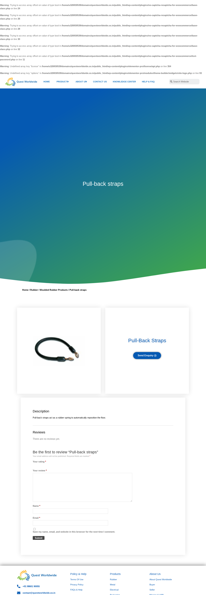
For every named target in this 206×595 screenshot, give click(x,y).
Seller (152, 589)
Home (25, 290)
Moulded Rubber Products (54, 290)
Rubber (34, 290)
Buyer (152, 584)
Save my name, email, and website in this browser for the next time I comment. (74, 531)
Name (36, 506)
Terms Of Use (76, 579)
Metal (112, 584)
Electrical (114, 589)
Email (36, 518)
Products (115, 573)
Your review (40, 470)
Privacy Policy (76, 584)
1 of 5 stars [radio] (34, 465)
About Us (155, 573)
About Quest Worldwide (160, 579)
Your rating (39, 461)
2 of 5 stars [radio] (35, 465)
